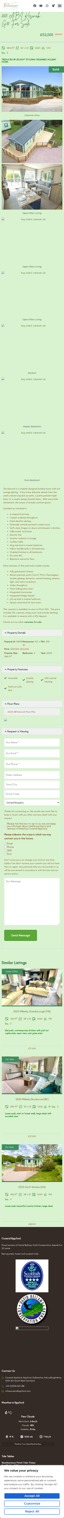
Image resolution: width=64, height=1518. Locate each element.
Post (9, 854)
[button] (59, 6)
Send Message (20, 935)
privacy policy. (11, 873)
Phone (10, 847)
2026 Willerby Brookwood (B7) (32, 1099)
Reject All (32, 1511)
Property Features (17, 669)
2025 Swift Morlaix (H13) (32, 1187)
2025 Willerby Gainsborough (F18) (32, 1011)
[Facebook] (34, 5)
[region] (32, 1491)
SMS (9, 850)
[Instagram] (47, 5)
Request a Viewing (17, 731)
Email (10, 843)
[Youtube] (40, 5)
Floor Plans (13, 703)
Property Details (16, 632)
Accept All (32, 1496)
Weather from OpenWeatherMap (28, 1444)
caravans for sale (32, 622)
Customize (32, 1503)
